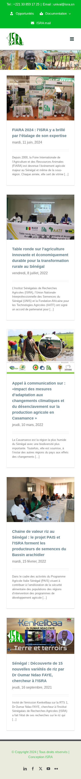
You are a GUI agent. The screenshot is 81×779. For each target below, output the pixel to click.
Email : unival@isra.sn (58, 4)
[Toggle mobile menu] (72, 39)
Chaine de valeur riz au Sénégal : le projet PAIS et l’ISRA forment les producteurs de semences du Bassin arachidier (39, 543)
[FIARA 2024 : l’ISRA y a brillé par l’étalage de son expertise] (40, 98)
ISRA (49, 757)
